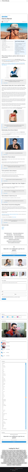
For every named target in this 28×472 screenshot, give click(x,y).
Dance (13, 452)
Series (3, 392)
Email (2, 294)
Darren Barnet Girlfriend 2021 (9, 236)
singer (3, 370)
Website (15, 294)
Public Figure (3, 379)
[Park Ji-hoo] (22, 274)
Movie (3, 393)
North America (4, 399)
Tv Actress (3, 391)
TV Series (3, 411)
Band (2, 420)
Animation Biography (4, 419)
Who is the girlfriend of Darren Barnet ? (14, 242)
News (2, 412)
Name (2, 291)
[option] (14, 330)
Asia (2, 398)
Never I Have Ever (8, 60)
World (3, 397)
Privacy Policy (16, 469)
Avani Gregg (7, 355)
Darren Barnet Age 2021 (8, 233)
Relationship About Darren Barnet (19, 46)
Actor (2, 16)
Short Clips (3, 378)
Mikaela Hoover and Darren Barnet (14, 239)
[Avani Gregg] (4, 356)
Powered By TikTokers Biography (19, 468)
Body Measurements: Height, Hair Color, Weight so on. (19, 50)
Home (11, 469)
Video (3, 376)
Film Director (3, 404)
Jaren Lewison (20, 63)
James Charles (8, 349)
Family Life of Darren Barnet (19, 47)
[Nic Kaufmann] (5, 274)
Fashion (3, 425)
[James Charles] (4, 350)
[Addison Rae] (4, 343)
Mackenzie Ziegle (15, 214)
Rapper (3, 377)
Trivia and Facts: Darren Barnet (19, 48)
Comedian (9, 452)
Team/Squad (3, 383)
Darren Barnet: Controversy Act (19, 51)
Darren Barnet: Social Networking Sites (19, 52)
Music (3, 385)
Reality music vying (4, 413)
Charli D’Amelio (4, 214)
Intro (2, 364)
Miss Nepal (3, 384)
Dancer (3, 372)
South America (4, 400)
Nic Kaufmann (3, 276)
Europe (10, 454)
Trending (3, 371)
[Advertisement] (14, 8)
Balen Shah (11, 276)
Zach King (7, 352)
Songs (3, 426)
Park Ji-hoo (20, 276)
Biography (6, 16)
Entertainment (4, 454)
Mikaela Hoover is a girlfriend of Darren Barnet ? (14, 241)
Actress (3, 369)
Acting (4, 450)
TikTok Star (3, 365)
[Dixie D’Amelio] (4, 347)
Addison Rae (11, 214)
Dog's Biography (4, 405)
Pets (2, 427)
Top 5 (23, 461)
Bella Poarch (7, 214)
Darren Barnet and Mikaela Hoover (19, 233)
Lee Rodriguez (12, 63)
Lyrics (3, 406)
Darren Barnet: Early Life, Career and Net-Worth (20, 45)
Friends (24, 454)
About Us (13, 469)
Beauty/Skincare (20, 450)
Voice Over (9, 464)
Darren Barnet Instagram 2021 (19, 236)
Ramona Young (16, 63)
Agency (3, 418)
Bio (2, 390)
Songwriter (3, 386)
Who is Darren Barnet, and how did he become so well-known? (20, 44)
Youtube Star (18, 464)
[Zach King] (4, 353)
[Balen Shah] (14, 274)
